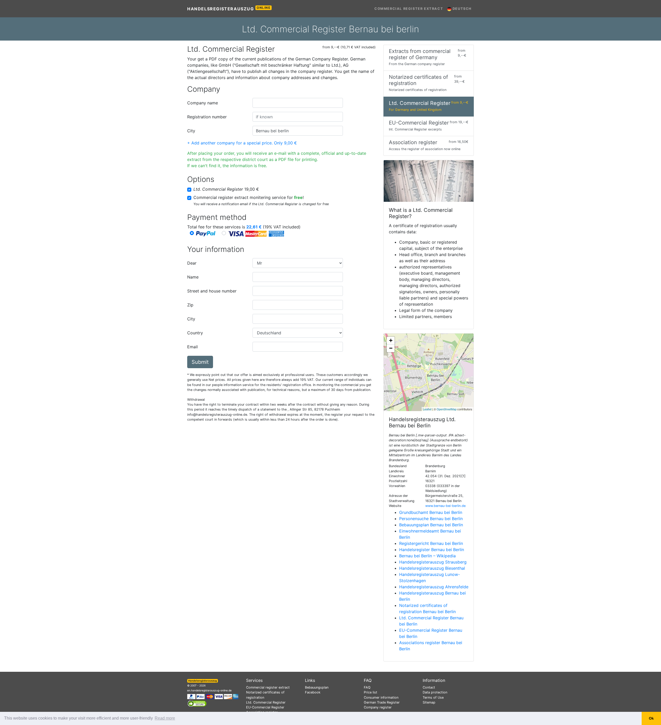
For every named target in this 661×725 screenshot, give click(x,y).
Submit (200, 362)
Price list (370, 692)
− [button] (390, 348)
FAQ (367, 687)
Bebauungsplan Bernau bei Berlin (431, 524)
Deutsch (461, 9)
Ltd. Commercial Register (266, 702)
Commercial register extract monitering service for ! (248, 197)
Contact (429, 687)
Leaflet (427, 409)
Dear (191, 263)
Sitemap (429, 702)
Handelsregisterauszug (229, 8)
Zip (190, 304)
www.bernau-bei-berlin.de (445, 506)
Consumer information (381, 697)
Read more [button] (165, 718)
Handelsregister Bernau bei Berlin (431, 549)
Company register (378, 707)
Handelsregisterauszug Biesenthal (432, 568)
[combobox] (298, 103)
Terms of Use (433, 697)
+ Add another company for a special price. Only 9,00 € (242, 142)
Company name (202, 102)
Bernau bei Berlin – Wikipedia (427, 555)
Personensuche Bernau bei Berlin (431, 518)
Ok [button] (651, 718)
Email (192, 346)
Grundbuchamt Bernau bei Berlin (430, 512)
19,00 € (226, 189)
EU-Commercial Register (265, 707)
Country (195, 332)
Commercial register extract (408, 9)
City (191, 130)
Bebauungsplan (316, 687)
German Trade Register (382, 702)
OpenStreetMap (447, 409)
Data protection (435, 692)
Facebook (312, 692)
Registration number (207, 116)
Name (193, 277)
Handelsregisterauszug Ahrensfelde (433, 586)
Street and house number (212, 291)
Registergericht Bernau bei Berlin (431, 543)
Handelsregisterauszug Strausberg (433, 562)
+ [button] (390, 340)
